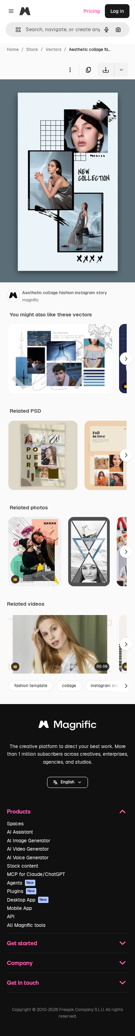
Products (18, 811)
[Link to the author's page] (13, 296)
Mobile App (19, 908)
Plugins (21, 891)
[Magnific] (67, 726)
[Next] (126, 358)
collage (69, 685)
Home (13, 49)
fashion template (30, 685)
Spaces (15, 823)
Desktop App (27, 900)
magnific (30, 300)
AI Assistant (20, 832)
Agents (20, 883)
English (67, 782)
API (11, 916)
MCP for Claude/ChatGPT (36, 874)
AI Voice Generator (27, 857)
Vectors (53, 49)
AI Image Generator (28, 840)
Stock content (22, 866)
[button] (67, 782)
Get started (22, 943)
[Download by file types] (121, 70)
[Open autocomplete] (15, 29)
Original (44, 92)
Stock (32, 49)
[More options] (70, 70)
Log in (117, 11)
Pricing (91, 11)
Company (20, 962)
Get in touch (23, 982)
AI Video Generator (28, 849)
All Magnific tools (26, 925)
